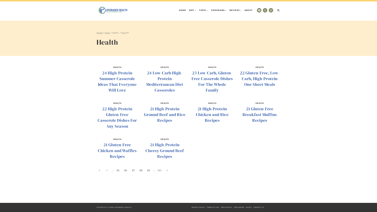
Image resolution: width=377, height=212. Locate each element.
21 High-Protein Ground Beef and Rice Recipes (164, 114)
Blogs (249, 207)
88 (140, 170)
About (248, 10)
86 (125, 170)
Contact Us (258, 207)
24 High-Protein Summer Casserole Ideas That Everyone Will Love (117, 81)
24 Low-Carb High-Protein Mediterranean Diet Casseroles (164, 81)
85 (118, 170)
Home (182, 10)
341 (159, 170)
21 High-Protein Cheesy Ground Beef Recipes (164, 150)
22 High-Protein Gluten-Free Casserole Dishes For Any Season (117, 117)
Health (117, 67)
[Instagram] (271, 10)
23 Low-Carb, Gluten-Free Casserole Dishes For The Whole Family (212, 81)
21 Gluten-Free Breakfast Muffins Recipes (260, 114)
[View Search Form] (278, 10)
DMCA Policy (226, 207)
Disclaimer (239, 207)
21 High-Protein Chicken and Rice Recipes (212, 114)
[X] (265, 10)
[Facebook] (259, 10)
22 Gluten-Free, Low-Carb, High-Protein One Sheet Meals (260, 78)
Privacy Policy (198, 207)
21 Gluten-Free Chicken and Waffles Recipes (117, 150)
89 (148, 170)
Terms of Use (213, 207)
